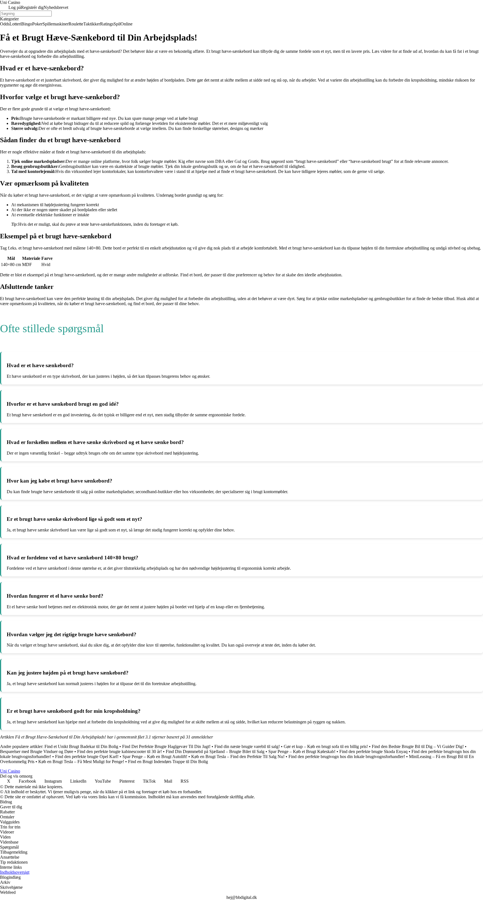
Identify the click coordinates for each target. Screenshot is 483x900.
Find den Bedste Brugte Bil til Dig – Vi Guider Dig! (418, 746)
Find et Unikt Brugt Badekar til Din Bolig (81, 746)
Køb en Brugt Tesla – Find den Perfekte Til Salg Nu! (238, 756)
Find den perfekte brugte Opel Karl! (87, 756)
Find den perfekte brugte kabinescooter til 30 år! (119, 751)
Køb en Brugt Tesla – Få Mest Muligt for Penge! (81, 761)
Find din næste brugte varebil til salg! (247, 746)
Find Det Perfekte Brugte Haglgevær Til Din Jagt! (166, 746)
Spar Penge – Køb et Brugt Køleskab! (301, 751)
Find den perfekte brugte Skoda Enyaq (373, 751)
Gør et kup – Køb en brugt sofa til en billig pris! (326, 746)
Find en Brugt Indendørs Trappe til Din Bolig (168, 761)
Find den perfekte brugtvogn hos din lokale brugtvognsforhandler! (346, 756)
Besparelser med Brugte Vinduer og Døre (36, 751)
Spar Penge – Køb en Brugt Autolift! (154, 756)
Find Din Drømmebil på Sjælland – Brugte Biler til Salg (215, 751)
